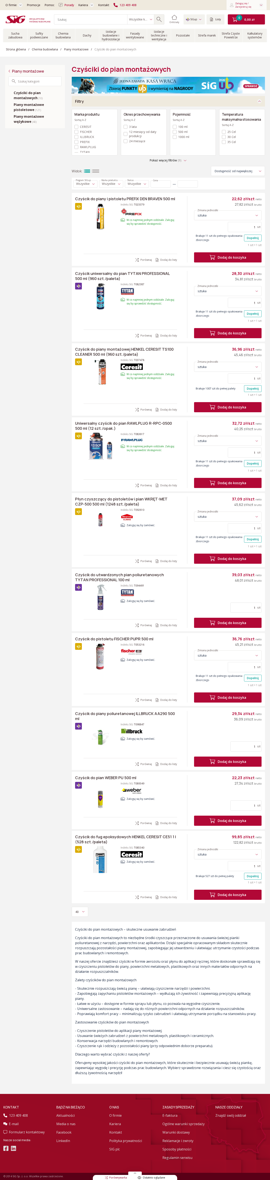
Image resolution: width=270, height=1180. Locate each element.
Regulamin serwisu (177, 1157)
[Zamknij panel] (259, 101)
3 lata (133, 127)
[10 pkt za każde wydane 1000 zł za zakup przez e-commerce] (78, 286)
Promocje (33, 5)
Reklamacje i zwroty (177, 1140)
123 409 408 (128, 5)
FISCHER (86, 132)
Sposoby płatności (176, 1149)
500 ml (183, 132)
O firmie (11, 5)
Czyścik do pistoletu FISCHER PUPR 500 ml (114, 638)
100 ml (183, 127)
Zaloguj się (133, 525)
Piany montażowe (28, 71)
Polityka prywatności (125, 1140)
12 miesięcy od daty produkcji (142, 134)
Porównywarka (118, 1177)
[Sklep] (28, 19)
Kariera (83, 5)
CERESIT (86, 127)
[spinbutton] (161, 184)
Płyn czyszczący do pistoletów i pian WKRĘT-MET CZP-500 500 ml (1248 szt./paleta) (121, 501)
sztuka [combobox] (202, 215)
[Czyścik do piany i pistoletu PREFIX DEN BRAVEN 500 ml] (100, 216)
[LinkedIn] (13, 1149)
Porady (69, 5)
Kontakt (103, 5)
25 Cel (231, 132)
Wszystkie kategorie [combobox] (139, 19)
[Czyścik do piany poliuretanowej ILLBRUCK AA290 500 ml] (100, 736)
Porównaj (146, 260)
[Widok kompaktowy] (95, 171)
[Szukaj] (159, 19)
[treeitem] (35, 95)
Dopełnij (253, 238)
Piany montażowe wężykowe (29, 119)
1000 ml (183, 137)
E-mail (14, 1124)
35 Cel (231, 142)
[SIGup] (168, 84)
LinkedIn (63, 1140)
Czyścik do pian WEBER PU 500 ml (105, 777)
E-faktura (169, 1115)
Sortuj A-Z (80, 120)
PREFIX (85, 142)
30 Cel (231, 137)
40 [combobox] (77, 912)
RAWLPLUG (88, 147)
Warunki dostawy (176, 1132)
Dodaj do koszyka (232, 257)
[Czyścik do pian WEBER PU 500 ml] (100, 795)
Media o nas (66, 1124)
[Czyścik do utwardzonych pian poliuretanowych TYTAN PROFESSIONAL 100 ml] (100, 597)
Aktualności (65, 1115)
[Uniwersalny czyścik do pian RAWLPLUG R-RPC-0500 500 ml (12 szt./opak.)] (100, 446)
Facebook (64, 1132)
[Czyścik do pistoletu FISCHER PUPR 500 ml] (100, 656)
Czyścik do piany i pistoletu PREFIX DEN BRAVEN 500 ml (125, 198)
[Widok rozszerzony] (87, 171)
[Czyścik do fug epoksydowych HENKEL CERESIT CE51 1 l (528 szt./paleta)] (100, 859)
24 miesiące (137, 141)
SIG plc (114, 1149)
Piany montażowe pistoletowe (29, 107)
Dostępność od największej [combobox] (233, 171)
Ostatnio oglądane (154, 1177)
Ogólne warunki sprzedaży (183, 1124)
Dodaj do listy (168, 260)
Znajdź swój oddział (230, 1115)
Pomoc (49, 5)
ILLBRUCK (87, 137)
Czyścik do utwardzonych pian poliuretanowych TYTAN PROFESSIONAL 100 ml (119, 577)
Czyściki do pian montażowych (28, 95)
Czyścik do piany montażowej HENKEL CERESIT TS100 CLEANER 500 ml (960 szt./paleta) (124, 352)
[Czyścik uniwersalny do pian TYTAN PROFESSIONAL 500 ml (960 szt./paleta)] (100, 296)
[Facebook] (5, 1149)
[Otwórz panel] (135, 1173)
